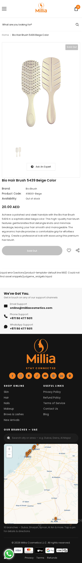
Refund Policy (52, 397)
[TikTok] (37, 376)
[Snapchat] (29, 376)
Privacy (29, 557)
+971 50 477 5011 (21, 318)
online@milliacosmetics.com (31, 308)
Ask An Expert (43, 166)
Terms (40, 557)
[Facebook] (12, 376)
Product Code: (12, 193)
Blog (46, 414)
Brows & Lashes (14, 414)
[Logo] (41, 8)
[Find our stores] (70, 376)
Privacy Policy (52, 392)
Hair (6, 397)
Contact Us (50, 409)
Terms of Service (54, 403)
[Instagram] (20, 376)
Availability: (9, 198)
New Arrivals (11, 420)
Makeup (9, 409)
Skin (6, 392)
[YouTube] (45, 376)
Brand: (6, 188)
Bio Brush (31, 188)
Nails (7, 403)
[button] (33, 448)
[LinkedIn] (61, 376)
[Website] (53, 376)
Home (5, 35)
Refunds (52, 557)
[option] (41, 92)
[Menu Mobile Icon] (4, 9)
